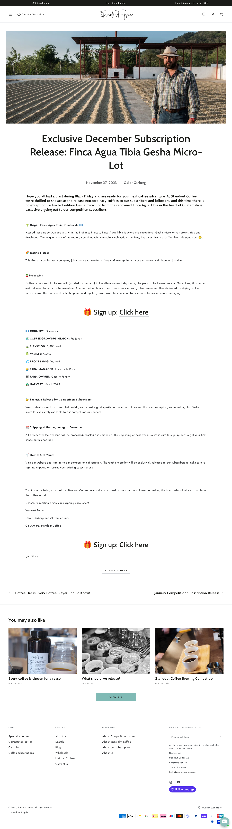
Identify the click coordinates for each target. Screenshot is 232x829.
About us (60, 736)
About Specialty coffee (116, 742)
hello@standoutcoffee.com (182, 772)
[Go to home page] (116, 14)
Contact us (61, 764)
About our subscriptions (117, 747)
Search (59, 742)
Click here (134, 312)
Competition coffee (20, 742)
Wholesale (61, 753)
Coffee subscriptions (21, 753)
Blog (58, 747)
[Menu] (10, 14)
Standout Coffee (25, 807)
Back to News (118, 570)
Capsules (14, 747)
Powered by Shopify (18, 812)
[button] (204, 14)
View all (116, 697)
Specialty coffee (18, 736)
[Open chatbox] (224, 822)
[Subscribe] (222, 737)
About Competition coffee (118, 736)
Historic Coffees (65, 758)
